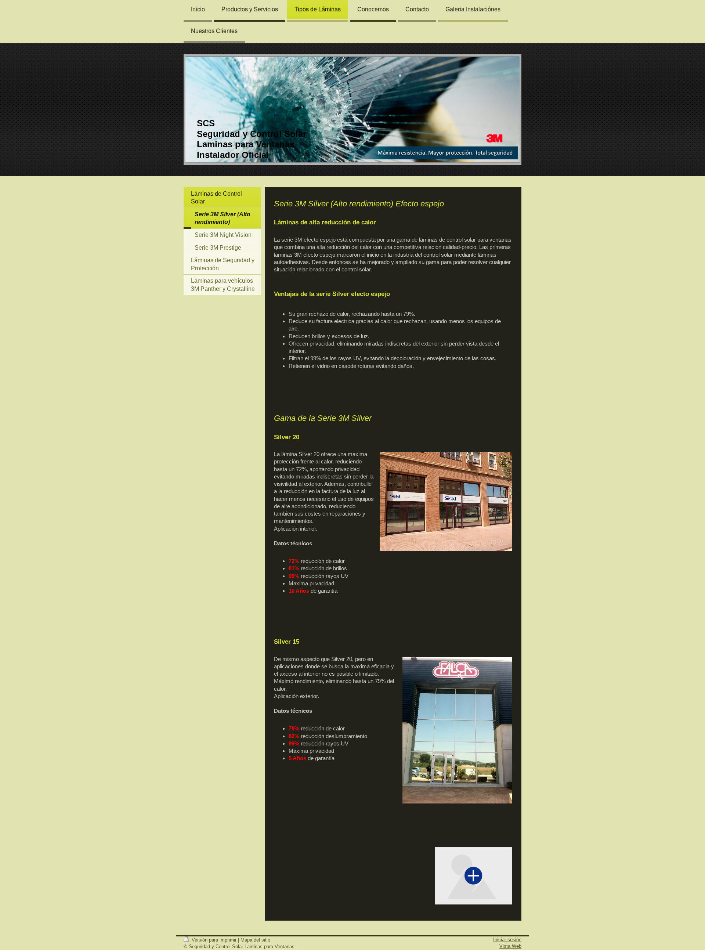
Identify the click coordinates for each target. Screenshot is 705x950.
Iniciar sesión (507, 939)
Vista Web (510, 946)
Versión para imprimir (214, 940)
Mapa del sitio (255, 940)
